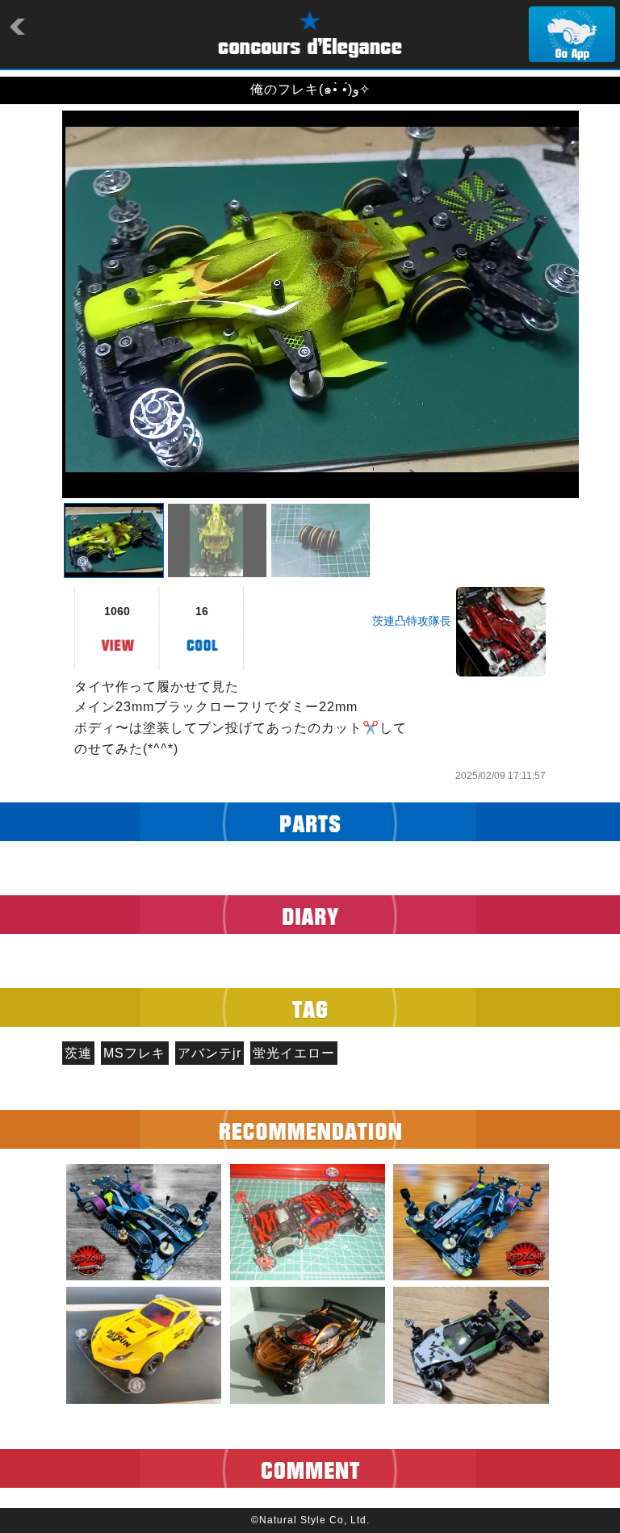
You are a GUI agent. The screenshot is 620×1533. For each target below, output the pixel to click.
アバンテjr (209, 1053)
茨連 (78, 1053)
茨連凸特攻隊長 (411, 620)
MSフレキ (134, 1053)
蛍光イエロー (294, 1053)
